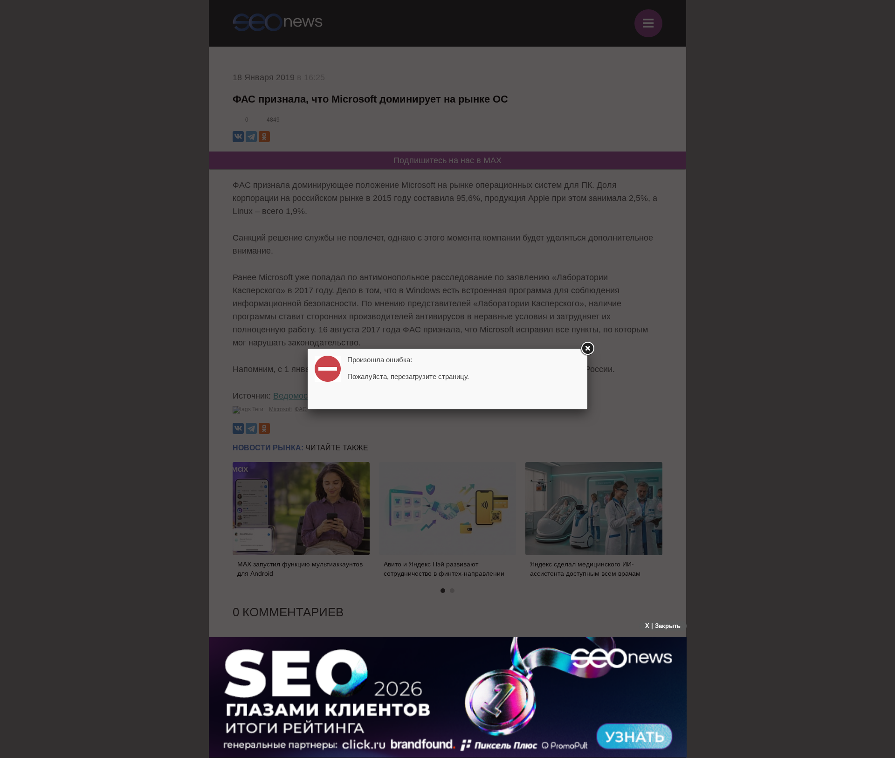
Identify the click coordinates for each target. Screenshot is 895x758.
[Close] (587, 348)
